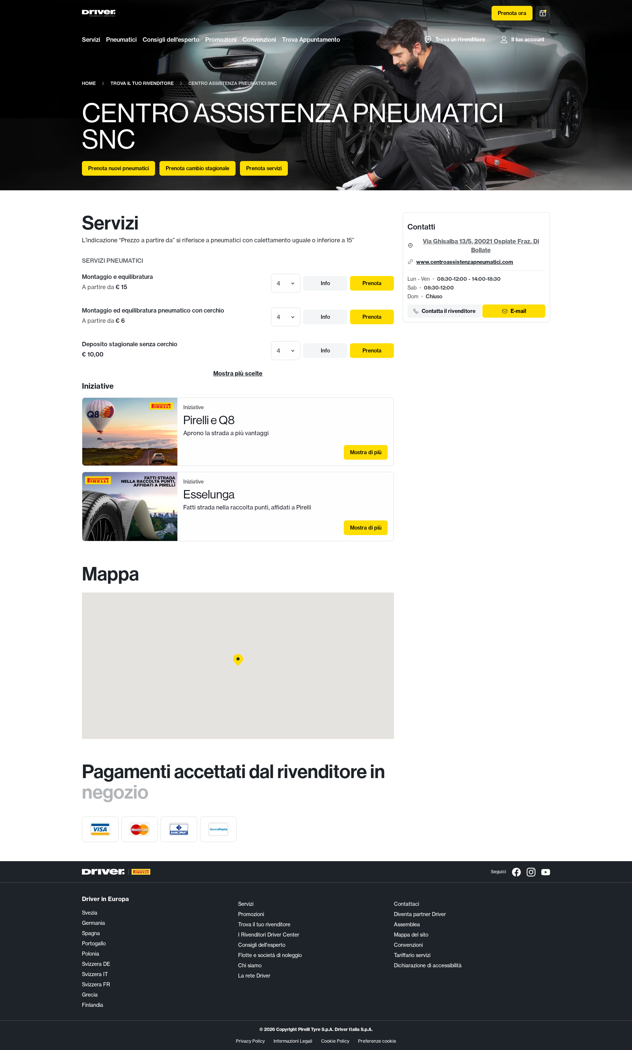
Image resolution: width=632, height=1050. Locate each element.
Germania (93, 923)
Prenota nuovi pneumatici (118, 168)
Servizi (91, 39)
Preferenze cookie (377, 1041)
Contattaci (406, 904)
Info (325, 283)
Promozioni (221, 39)
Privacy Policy (250, 1041)
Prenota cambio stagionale (197, 168)
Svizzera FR (96, 984)
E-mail (518, 311)
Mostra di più (365, 452)
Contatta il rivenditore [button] (448, 311)
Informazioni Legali (293, 1041)
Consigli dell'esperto (171, 39)
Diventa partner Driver (420, 914)
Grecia (90, 994)
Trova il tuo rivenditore (264, 924)
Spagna (91, 933)
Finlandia (92, 1005)
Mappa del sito (411, 934)
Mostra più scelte (238, 373)
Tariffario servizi (412, 955)
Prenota (371, 283)
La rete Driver (254, 975)
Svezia (89, 912)
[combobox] (277, 283)
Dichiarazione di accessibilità (428, 965)
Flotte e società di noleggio (270, 955)
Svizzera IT (95, 974)
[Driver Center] (99, 13)
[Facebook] (516, 872)
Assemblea (407, 924)
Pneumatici (121, 39)
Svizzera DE (96, 964)
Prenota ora (512, 13)
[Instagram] (531, 872)
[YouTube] (545, 872)
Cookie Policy (335, 1041)
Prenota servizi (264, 168)
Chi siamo (250, 965)
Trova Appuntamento (311, 39)
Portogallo (94, 943)
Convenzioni (259, 39)
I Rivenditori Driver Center (268, 934)
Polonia (90, 953)
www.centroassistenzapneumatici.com (464, 262)
